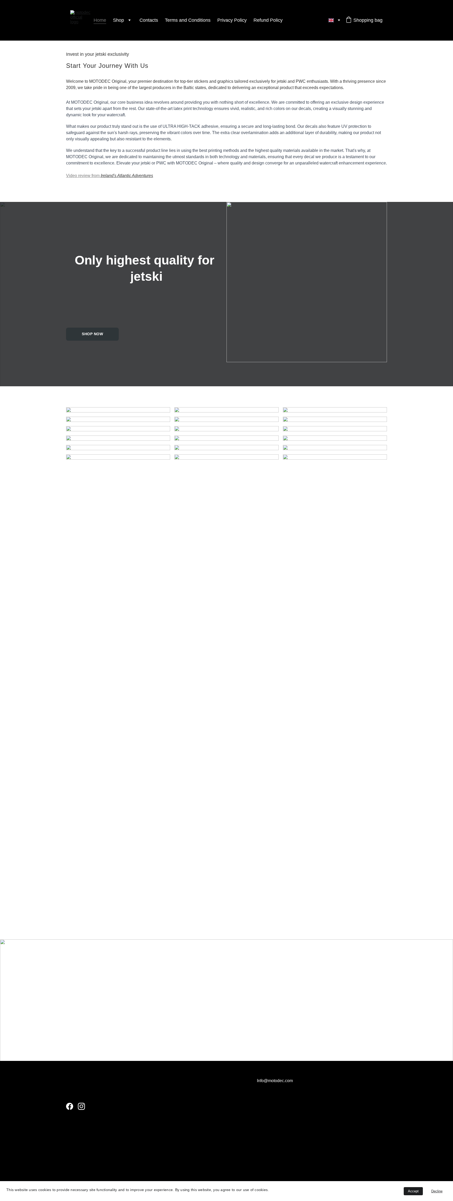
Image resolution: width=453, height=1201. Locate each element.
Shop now (92, 334)
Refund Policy (268, 20)
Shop (118, 20)
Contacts (148, 20)
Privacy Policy (232, 20)
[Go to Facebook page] (69, 1106)
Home (100, 20)
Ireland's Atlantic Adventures (127, 175)
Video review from (83, 175)
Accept (413, 1191)
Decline (437, 1191)
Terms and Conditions (188, 20)
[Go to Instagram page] (81, 1106)
